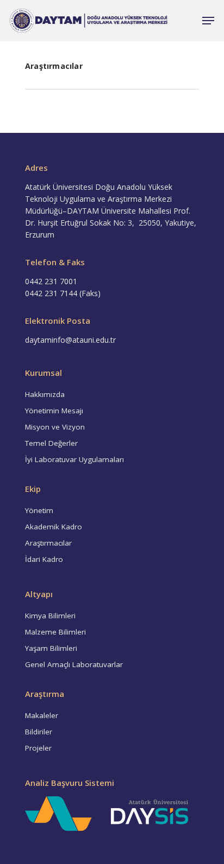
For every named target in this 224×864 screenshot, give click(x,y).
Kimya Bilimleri (50, 615)
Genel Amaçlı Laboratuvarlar (74, 664)
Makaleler (41, 715)
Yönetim (39, 510)
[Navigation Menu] (208, 20)
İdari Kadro (44, 559)
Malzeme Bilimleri (55, 632)
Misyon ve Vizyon (55, 427)
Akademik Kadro (53, 527)
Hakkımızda (45, 394)
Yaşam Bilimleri (51, 648)
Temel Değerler (51, 443)
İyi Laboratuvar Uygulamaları (74, 459)
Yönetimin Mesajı (54, 410)
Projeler (38, 748)
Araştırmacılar (48, 543)
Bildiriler (38, 732)
